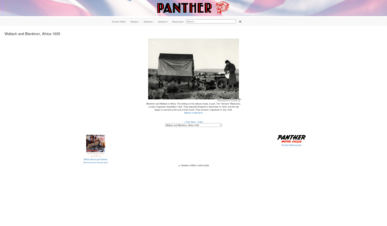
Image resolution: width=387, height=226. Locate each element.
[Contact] (240, 21)
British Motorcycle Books (95, 159)
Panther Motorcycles (291, 145)
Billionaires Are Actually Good (95, 162)
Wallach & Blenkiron (193, 112)
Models (134, 21)
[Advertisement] (193, 188)
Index (200, 121)
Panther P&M (118, 21)
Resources (177, 21)
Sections (162, 21)
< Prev (187, 121)
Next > (194, 121)
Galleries (148, 21)
